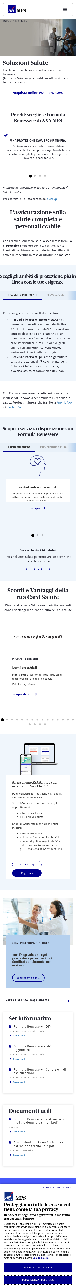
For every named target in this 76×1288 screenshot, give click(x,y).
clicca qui (52, 199)
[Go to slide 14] (68, 720)
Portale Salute (16, 407)
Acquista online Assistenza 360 (38, 92)
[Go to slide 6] (27, 720)
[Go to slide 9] (43, 720)
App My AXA (64, 402)
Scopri (35, 508)
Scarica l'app (27, 864)
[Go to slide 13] (63, 720)
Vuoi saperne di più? (28, 977)
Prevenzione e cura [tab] (53, 447)
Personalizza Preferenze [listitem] (38, 1280)
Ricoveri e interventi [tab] (22, 295)
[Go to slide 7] (32, 720)
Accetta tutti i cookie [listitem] (38, 1267)
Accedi (38, 569)
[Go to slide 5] (22, 720)
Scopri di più (22, 694)
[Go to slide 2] (35, 176)
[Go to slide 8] (38, 720)
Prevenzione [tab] (55, 295)
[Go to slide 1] (30, 176)
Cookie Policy (40, 1258)
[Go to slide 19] (45, 725)
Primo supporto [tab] (19, 447)
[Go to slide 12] (58, 720)
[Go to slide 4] (45, 176)
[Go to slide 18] (40, 725)
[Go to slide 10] (48, 720)
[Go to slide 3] (40, 176)
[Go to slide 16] (30, 725)
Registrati (27, 873)
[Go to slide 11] (53, 720)
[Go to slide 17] (35, 725)
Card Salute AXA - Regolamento (27, 1000)
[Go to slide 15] (73, 720)
